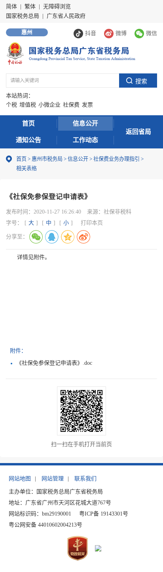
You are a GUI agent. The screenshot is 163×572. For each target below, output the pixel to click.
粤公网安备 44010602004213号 (45, 525)
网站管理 (53, 479)
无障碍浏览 (57, 6)
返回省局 (138, 131)
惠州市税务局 (47, 159)
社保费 (71, 105)
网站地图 (20, 479)
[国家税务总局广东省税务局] (70, 53)
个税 (11, 105)
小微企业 (49, 105)
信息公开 (85, 123)
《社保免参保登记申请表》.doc (54, 363)
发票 (87, 105)
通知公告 (28, 140)
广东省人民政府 (66, 16)
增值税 (27, 105)
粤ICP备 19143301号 (103, 514)
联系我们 (85, 479)
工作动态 (85, 140)
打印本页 (92, 223)
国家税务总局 (22, 16)
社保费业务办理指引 (116, 159)
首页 (28, 123)
